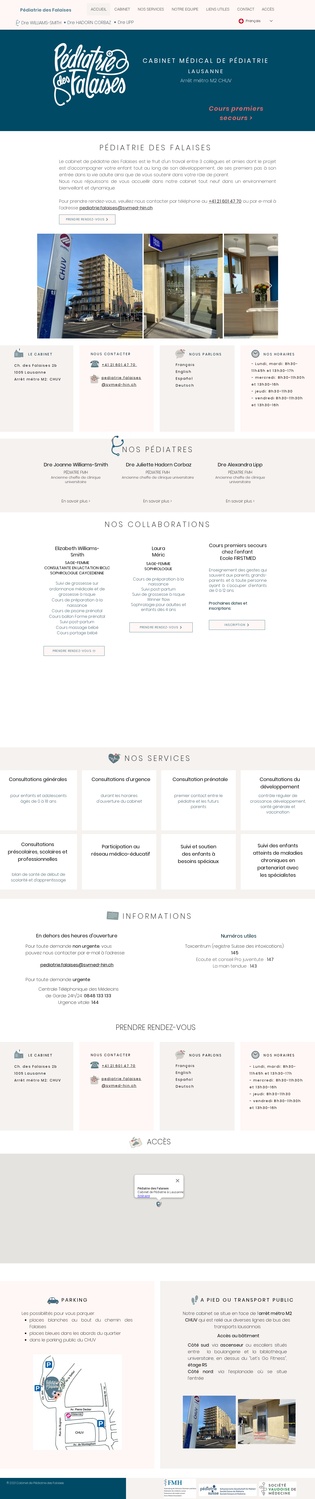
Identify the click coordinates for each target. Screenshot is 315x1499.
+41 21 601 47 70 (225, 201)
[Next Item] (269, 286)
